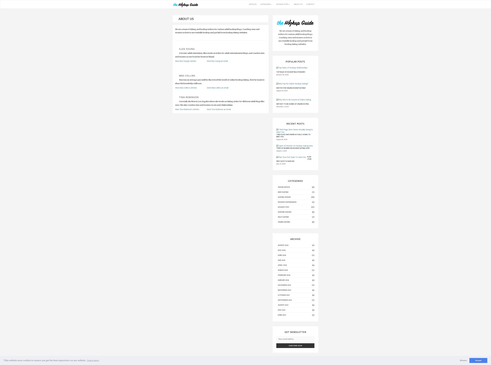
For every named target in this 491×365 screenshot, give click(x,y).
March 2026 (283, 270)
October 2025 (284, 295)
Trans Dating (284, 222)
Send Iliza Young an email (217, 61)
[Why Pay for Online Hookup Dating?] (295, 83)
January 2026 (283, 280)
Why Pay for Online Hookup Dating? (291, 88)
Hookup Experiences (287, 202)
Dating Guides (284, 197)
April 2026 (282, 265)
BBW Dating (283, 192)
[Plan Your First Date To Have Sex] (291, 157)
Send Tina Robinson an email (219, 109)
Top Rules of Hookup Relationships (290, 72)
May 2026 (281, 260)
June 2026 (282, 255)
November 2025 (284, 290)
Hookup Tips (283, 207)
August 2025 (283, 305)
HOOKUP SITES (282, 4)
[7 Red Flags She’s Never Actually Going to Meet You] (294, 130)
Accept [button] (478, 360)
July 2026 (282, 250)
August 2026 (283, 245)
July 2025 (282, 310)
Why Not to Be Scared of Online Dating (292, 104)
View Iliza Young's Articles (185, 61)
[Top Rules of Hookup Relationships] (295, 67)
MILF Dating (283, 217)
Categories (265, 4)
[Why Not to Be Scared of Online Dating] (295, 99)
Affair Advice (284, 187)
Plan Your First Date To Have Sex (293, 159)
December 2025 (284, 285)
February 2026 (284, 275)
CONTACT (310, 4)
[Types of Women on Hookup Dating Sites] (294, 145)
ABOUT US (298, 4)
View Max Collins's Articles (186, 87)
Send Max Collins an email (217, 87)
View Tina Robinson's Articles (187, 109)
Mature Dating (284, 212)
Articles (253, 4)
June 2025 (282, 315)
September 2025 (285, 300)
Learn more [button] (93, 360)
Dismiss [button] (463, 360)
